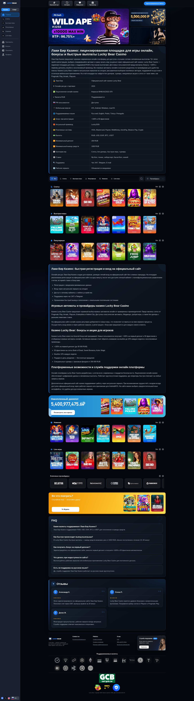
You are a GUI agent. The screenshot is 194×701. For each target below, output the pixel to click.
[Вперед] (163, 187)
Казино (5, 9)
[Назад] (160, 187)
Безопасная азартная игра (123, 644)
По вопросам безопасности (79, 639)
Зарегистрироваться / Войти (155, 3)
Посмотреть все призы (63, 412)
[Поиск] (141, 178)
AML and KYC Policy (122, 642)
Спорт (14, 9)
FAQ (118, 639)
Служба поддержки (97, 639)
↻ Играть (65, 509)
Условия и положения (98, 642)
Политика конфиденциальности (100, 644)
